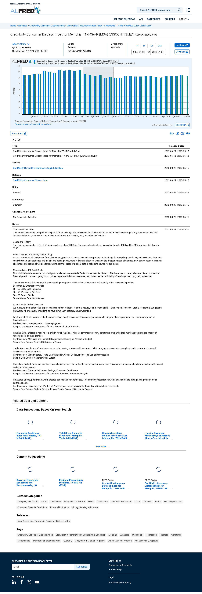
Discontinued (23, 540)
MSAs (44, 501)
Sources (170, 19)
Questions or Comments (120, 565)
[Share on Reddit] (182, 133)
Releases (22, 25)
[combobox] (160, 9)
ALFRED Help (115, 569)
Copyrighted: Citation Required (90, 540)
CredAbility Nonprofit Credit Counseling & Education (38, 168)
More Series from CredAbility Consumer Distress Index (43, 521)
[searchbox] (160, 10)
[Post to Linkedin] (188, 133)
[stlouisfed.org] (25, 3)
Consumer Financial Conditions (32, 507)
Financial (164, 535)
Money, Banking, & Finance (85, 507)
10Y (151, 45)
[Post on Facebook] (177, 133)
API (141, 19)
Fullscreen (181, 125)
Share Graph (18, 133)
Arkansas (147, 501)
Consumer (176, 535)
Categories (154, 19)
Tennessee (55, 501)
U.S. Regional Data (173, 501)
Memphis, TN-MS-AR (27, 501)
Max (159, 45)
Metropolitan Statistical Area (46, 540)
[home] (25, 10)
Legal (111, 577)
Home (13, 25)
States (158, 501)
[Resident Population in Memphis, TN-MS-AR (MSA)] (73, 469)
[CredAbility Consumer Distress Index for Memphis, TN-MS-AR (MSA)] (116, 469)
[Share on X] (172, 133)
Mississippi (102, 501)
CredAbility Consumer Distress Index (47, 25)
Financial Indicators (59, 507)
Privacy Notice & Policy (120, 582)
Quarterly (67, 540)
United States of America (120, 540)
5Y (144, 45)
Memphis (112, 535)
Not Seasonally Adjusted (146, 540)
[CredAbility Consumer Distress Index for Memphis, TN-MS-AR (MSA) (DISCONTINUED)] (158, 469)
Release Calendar (124, 19)
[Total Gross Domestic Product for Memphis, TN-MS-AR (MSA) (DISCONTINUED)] (73, 422)
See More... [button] (102, 446)
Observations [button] (19, 44)
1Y (137, 45)
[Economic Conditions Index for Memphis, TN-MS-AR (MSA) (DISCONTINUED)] (30, 422)
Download (181, 51)
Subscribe (81, 566)
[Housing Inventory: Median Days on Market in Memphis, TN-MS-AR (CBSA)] (116, 422)
